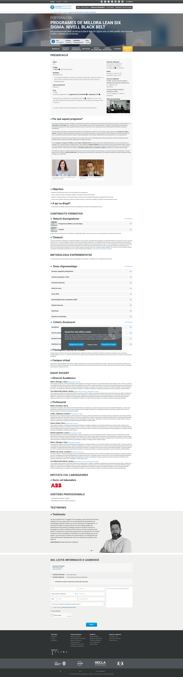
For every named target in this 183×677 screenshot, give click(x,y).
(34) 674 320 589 (57, 569)
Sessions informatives (75, 640)
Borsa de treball (93, 644)
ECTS (57, 69)
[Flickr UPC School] (122, 2)
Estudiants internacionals (96, 638)
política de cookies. (109, 339)
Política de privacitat (109, 674)
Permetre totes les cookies (109, 344)
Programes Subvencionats (76, 644)
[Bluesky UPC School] (101, 2)
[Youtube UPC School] (115, 2)
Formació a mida (113, 636)
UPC (60, 671)
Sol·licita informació (59, 574)
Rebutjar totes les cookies (76, 344)
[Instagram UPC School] (108, 2)
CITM (80, 671)
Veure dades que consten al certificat (102, 248)
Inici (78, 7)
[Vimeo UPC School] (112, 2)
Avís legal (90, 674)
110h (52, 224)
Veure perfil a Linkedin (93, 391)
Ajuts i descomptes (94, 642)
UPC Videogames (100, 671)
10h (52, 230)
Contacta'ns (54, 640)
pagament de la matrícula (77, 94)
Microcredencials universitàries (77, 638)
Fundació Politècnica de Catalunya (79, 674)
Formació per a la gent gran (77, 646)
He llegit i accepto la (57, 607)
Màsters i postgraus (58, 12)
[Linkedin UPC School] (119, 2)
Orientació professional (95, 640)
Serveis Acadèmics (94, 636)
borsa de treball (65, 354)
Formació (65, 12)
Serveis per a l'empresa (114, 638)
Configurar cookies (92, 344)
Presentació (54, 636)
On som (53, 638)
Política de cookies (98, 674)
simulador (96, 98)
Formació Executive (75, 642)
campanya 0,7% (93, 94)
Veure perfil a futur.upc (74, 382)
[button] (91, 550)
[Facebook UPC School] (105, 2)
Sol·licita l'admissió (58, 577)
